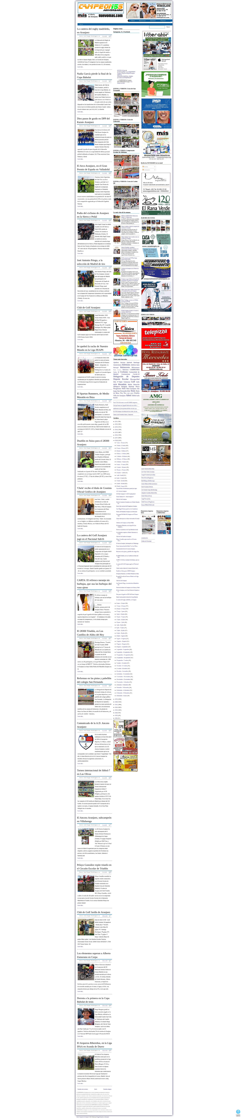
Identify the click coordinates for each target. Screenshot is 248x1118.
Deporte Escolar (121, 379)
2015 (116, 432)
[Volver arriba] (238, 1113)
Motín (130, 384)
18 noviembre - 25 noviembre (123, 679)
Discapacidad (135, 379)
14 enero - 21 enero (121, 445)
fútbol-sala (136, 395)
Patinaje (132, 386)
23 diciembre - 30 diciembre (123, 693)
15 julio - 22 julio (120, 630)
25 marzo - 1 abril (120, 472)
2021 (116, 704)
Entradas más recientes (83, 1089)
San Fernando (122, 391)
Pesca (138, 386)
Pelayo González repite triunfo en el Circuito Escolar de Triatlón (94, 867)
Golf (133, 381)
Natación (136, 384)
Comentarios (147, 170)
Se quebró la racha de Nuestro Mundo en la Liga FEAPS (92, 348)
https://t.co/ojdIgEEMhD (129, 72)
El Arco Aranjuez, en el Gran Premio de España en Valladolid (93, 167)
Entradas (146, 166)
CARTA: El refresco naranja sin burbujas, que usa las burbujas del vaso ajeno (94, 584)
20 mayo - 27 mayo (121, 608)
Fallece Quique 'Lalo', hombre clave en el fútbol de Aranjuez (130, 237)
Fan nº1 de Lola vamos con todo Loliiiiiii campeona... (125, 402)
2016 (116, 435)
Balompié (116, 367)
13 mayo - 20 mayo (121, 606)
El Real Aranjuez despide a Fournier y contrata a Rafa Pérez (130, 311)
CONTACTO (144, 538)
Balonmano (136, 367)
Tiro (122, 393)
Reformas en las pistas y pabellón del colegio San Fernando (94, 680)
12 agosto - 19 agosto (121, 641)
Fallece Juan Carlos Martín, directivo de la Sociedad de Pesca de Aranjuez (130, 290)
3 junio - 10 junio (120, 614)
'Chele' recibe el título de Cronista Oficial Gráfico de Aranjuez (94, 490)
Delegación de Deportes (126, 376)
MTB (115, 384)
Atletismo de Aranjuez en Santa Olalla (125, 522)
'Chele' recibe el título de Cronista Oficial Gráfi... (127, 568)
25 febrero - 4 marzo (121, 461)
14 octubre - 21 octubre (121, 665)
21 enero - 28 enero (121, 448)
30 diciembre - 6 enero (121, 695)
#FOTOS (119, 70)
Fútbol (133, 20)
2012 (116, 424)
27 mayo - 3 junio (120, 611)
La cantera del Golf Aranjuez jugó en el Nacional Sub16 (92, 537)
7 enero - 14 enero (120, 442)
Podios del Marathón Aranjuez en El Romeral (126, 511)
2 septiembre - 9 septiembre (122, 649)
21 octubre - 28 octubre (121, 668)
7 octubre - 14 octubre (121, 663)
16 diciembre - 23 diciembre (123, 690)
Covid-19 (136, 374)
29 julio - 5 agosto (120, 636)
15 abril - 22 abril (120, 480)
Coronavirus (127, 374)
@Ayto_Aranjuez (129, 76)
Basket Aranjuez (118, 369)
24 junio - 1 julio (120, 622)
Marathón (123, 384)
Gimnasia (127, 382)
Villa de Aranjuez (119, 395)
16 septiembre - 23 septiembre (123, 655)
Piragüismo (117, 388)
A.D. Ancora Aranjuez (121, 491)
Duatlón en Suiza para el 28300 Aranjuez (93, 442)
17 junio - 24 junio (120, 619)
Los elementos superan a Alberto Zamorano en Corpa (94, 955)
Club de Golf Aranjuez (88, 307)
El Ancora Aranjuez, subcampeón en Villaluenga (94, 819)
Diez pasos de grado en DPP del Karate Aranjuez (93, 120)
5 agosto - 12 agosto (121, 638)
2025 (116, 715)
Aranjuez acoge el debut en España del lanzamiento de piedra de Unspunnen (130, 279)
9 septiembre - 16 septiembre (123, 652)
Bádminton (126, 369)
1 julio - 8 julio (120, 625)
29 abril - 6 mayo (120, 486)
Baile (138, 365)
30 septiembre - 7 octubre (122, 660)
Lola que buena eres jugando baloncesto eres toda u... (125, 405)
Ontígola (125, 386)
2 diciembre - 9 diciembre (122, 685)
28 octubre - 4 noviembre (122, 671)
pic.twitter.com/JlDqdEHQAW (124, 77)
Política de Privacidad (146, 541)
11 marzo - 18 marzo (121, 467)
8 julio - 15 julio (120, 627)
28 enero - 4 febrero (121, 451)
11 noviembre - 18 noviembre (123, 676)
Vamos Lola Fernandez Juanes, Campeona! (123, 414)
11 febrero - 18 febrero (121, 456)
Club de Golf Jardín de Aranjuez (93, 912)
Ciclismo (124, 372)
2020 (116, 702)
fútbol (129, 395)
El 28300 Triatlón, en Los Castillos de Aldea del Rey (90, 633)
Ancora (123, 362)
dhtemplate (107, 1117)
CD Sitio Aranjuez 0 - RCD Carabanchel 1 (126, 494)
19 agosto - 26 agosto (121, 644)
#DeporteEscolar (121, 76)
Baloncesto (142, 20)
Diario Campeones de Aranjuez (83, 1117)
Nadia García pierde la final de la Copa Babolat (94, 75)
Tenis (133, 391)
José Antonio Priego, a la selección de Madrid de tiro (91, 262)
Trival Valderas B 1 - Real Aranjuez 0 (124, 496)
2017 (116, 438)
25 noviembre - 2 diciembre (122, 682)
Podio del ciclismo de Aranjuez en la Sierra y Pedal (93, 215)
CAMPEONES (135, 370)
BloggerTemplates (100, 1117)
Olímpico (117, 386)
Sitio (129, 391)
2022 (116, 707)
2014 (116, 429)
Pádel (124, 388)
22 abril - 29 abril (120, 483)
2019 (116, 699)
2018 (116, 440)
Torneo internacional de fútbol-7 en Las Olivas (93, 772)
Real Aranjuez (131, 388)
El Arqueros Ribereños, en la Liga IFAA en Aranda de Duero (94, 1045)
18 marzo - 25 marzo (121, 470)
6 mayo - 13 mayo (120, 603)
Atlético (134, 365)
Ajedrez (116, 362)
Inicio (81, 24)
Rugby (115, 391)
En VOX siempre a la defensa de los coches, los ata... (125, 411)
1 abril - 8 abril (120, 475)
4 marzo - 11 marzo (121, 464)
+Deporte (163, 20)
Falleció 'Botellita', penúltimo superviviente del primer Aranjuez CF (129, 248)
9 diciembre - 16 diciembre (122, 687)
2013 (116, 427)
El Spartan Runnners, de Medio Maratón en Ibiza (93, 395)
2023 (116, 710)
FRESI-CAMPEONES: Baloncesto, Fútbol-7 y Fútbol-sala (129, 216)
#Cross (123, 70)
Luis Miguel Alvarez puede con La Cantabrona (127, 509)
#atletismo (119, 74)
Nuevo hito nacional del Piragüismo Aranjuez (126, 506)
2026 (116, 718)
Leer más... (81, 67)
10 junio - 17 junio (120, 617)
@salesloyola (120, 72)
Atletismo (153, 20)
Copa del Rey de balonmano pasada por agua (126, 488)
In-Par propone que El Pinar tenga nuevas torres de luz (129, 258)
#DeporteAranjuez (130, 73)
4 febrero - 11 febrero (121, 453)
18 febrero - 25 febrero (121, 459)
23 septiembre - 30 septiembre (123, 657)
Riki (138, 388)
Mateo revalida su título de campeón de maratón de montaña (130, 227)
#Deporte (124, 73)
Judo (138, 382)
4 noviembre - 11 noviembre (123, 674)
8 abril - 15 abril (120, 478)
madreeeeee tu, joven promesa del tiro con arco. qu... (125, 408)
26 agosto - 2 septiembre (122, 646)
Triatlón (137, 393)
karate (115, 398)
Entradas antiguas (107, 1089)
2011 (116, 421)
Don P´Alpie (118, 382)
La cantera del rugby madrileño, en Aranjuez (93, 30)
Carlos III (116, 372)
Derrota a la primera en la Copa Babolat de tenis (93, 1000)
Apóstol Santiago (133, 362)
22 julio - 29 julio (120, 633)
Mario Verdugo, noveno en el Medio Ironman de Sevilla (129, 300)
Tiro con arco (129, 393)
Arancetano (117, 365)
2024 (116, 712)
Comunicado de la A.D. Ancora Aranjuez (93, 725)
